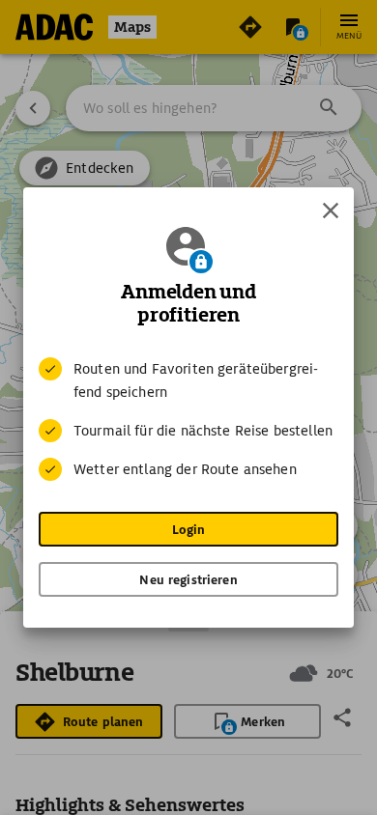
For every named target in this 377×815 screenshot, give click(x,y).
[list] (188, 419)
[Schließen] (330, 210)
